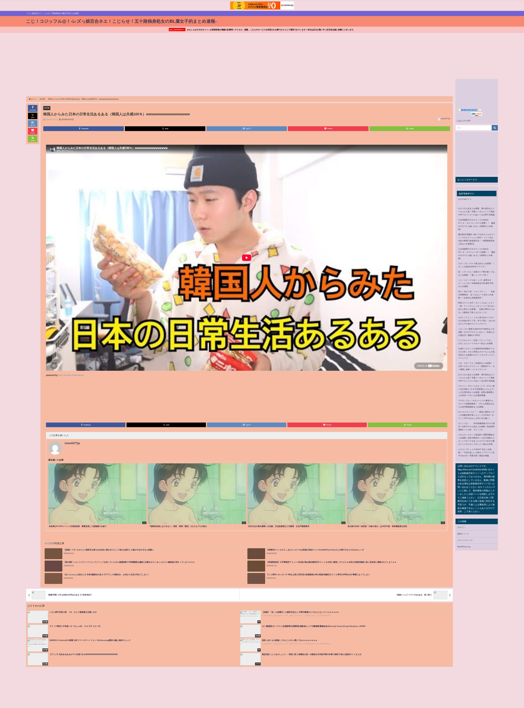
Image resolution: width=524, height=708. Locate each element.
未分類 (46, 108)
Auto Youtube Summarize (71, 375)
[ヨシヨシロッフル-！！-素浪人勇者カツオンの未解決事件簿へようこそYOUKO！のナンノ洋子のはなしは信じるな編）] (476, 415)
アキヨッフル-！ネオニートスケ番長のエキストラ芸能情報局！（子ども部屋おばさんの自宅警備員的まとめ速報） (476, 404)
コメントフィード (465, 540)
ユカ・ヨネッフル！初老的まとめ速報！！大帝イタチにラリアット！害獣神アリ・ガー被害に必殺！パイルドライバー (476, 366)
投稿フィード (463, 534)
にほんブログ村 (463, 121)
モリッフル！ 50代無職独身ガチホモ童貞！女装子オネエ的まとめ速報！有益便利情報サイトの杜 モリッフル (476, 426)
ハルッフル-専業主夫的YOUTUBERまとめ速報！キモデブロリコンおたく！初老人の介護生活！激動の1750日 (476, 332)
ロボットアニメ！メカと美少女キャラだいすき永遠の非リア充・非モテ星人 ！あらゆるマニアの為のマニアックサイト (476, 320)
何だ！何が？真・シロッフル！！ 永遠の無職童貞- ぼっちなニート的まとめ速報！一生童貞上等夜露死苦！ (476, 295)
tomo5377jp (445, 118)
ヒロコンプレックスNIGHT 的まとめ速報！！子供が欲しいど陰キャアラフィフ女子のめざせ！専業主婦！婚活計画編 (476, 452)
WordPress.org (463, 547)
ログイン (461, 527)
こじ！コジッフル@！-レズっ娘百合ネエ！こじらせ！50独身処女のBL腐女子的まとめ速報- (475, 283)
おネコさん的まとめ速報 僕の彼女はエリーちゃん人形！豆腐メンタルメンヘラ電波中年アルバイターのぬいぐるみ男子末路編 (476, 211)
